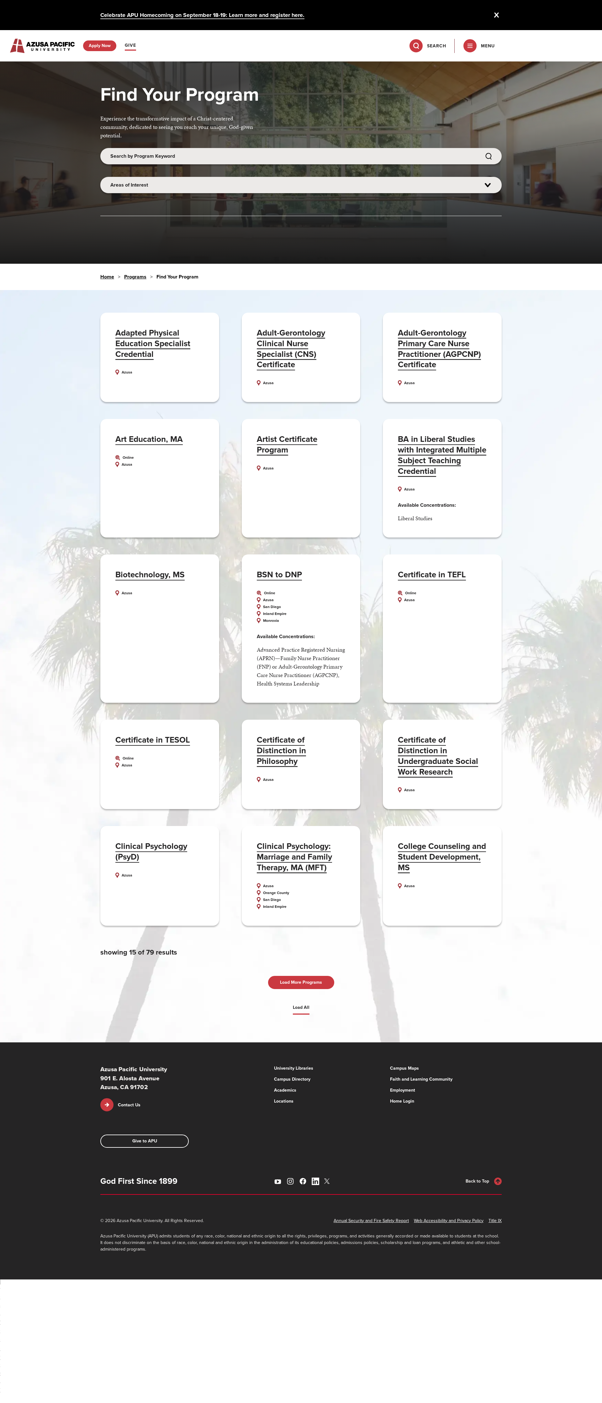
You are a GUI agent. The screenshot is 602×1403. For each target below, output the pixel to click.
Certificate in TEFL (432, 574)
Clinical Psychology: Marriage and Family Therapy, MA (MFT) (294, 856)
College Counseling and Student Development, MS (442, 856)
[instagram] (290, 1181)
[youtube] (278, 1181)
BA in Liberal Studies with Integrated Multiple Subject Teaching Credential (442, 455)
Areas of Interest (129, 184)
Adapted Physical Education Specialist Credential (152, 343)
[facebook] (303, 1181)
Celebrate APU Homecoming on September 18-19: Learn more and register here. (202, 15)
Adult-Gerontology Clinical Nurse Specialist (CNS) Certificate (291, 348)
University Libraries (293, 1068)
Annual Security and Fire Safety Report (371, 1220)
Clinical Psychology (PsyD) (151, 851)
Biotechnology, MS (150, 574)
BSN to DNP (279, 574)
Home (107, 276)
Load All (301, 1007)
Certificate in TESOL (152, 740)
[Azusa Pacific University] (42, 46)
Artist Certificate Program (287, 444)
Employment (402, 1090)
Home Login (402, 1101)
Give (130, 45)
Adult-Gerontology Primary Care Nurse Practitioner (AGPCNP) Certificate (439, 348)
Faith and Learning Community (421, 1079)
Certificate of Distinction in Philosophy (281, 750)
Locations (283, 1101)
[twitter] (328, 1181)
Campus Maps (404, 1068)
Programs (135, 276)
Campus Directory (292, 1079)
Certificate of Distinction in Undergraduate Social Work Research (438, 755)
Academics (285, 1090)
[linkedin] (315, 1181)
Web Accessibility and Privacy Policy (448, 1220)
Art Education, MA (149, 439)
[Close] (497, 15)
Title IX (495, 1220)
